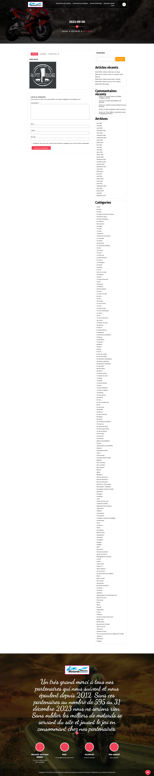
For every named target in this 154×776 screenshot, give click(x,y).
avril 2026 (99, 128)
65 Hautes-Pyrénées (103, 361)
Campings (100, 496)
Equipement (100, 535)
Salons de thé (101, 626)
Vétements (100, 638)
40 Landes (100, 301)
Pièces (98, 602)
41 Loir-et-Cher (101, 303)
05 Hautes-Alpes (102, 216)
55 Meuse (99, 337)
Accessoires (100, 436)
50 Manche (100, 325)
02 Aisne (99, 209)
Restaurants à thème (103, 624)
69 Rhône (99, 371)
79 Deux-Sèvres (101, 395)
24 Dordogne (101, 262)
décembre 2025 (101, 130)
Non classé (100, 581)
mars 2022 (100, 181)
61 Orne (99, 351)
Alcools (99, 443)
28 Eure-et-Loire (101, 272)
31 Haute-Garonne (102, 279)
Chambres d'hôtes (102, 503)
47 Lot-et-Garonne (102, 318)
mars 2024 (100, 152)
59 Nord (99, 347)
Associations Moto (102, 450)
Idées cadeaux (101, 569)
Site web (33, 137)
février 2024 (100, 154)
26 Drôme (99, 267)
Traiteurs (99, 636)
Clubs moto (100, 508)
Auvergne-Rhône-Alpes (104, 458)
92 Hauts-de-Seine (102, 426)
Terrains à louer (101, 631)
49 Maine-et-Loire (102, 323)
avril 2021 (99, 183)
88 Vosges (100, 417)
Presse (99, 612)
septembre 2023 (101, 166)
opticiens (99, 593)
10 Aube (99, 229)
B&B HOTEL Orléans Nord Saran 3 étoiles (107, 79)
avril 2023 (99, 176)
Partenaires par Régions (80, 3)
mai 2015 (99, 193)
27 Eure (99, 270)
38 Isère (99, 296)
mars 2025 (100, 133)
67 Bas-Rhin (100, 366)
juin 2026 (99, 123)
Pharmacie (100, 600)
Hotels (99, 561)
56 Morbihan (100, 339)
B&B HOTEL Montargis (102, 84)
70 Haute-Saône (102, 373)
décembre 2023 (101, 159)
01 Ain (98, 207)
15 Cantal (99, 241)
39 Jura (99, 298)
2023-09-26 (75, 31)
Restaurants (100, 622)
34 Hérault (100, 286)
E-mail (33, 130)
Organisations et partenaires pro (107, 595)
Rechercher (101, 53)
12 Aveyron (100, 233)
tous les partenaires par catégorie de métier (110, 634)
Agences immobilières (103, 441)
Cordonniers (100, 520)
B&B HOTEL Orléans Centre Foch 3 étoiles (108, 81)
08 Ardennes (100, 224)
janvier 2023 (100, 179)
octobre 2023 (100, 164)
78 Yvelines (100, 392)
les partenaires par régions (105, 573)
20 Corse (99, 253)
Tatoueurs (100, 629)
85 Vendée (100, 409)
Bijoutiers (99, 474)
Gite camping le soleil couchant (115, 109)
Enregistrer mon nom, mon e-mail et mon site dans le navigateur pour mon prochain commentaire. (61, 143)
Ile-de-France (101, 571)
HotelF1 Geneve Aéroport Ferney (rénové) (112, 105)
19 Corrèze (100, 250)
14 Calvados (100, 238)
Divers (98, 528)
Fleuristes (100, 537)
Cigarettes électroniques (104, 506)
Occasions (100, 588)
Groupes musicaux (102, 552)
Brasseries (100, 491)
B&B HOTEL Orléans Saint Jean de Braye (107, 72)
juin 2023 (99, 174)
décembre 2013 (101, 195)
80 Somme (100, 397)
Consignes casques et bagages (106, 518)
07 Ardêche (100, 221)
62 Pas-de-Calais (102, 354)
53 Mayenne (100, 332)
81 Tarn (99, 400)
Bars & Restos (101, 462)
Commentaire (35, 103)
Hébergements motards (104, 556)
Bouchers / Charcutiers (104, 484)
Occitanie (99, 590)
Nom (32, 124)
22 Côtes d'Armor (102, 257)
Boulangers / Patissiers (104, 487)
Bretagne (99, 494)
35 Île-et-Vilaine (101, 289)
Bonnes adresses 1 (102, 477)
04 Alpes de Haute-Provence (105, 214)
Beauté (99, 470)
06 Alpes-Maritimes (102, 219)
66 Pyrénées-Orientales (104, 364)
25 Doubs (99, 265)
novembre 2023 (101, 162)
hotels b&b (100, 564)
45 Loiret (99, 313)
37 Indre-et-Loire (102, 294)
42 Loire (99, 306)
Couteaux (100, 525)
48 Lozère (100, 320)
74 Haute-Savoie (102, 383)
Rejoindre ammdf (109, 3)
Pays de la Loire (101, 597)
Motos (98, 576)
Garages (99, 542)
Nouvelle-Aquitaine (103, 585)
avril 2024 (99, 150)
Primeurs (99, 614)
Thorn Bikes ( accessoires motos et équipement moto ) (112, 112)
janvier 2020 (100, 191)
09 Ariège (99, 226)
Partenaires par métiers (63, 3)
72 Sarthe (99, 378)
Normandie (100, 583)
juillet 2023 (100, 171)
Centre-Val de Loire (102, 501)
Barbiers (99, 460)
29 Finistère (100, 274)
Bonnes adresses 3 (102, 482)
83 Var (98, 405)
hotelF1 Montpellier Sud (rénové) (110, 101)
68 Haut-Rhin (101, 368)
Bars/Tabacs (100, 467)
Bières (98, 472)
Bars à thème (101, 465)
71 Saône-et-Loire (102, 376)
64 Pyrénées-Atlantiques (104, 359)
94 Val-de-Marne (102, 431)
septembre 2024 (101, 138)
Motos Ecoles (101, 578)
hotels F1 (99, 566)
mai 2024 (99, 147)
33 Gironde (100, 284)
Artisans (99, 448)
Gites (98, 547)
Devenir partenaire (96, 3)
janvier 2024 (100, 157)
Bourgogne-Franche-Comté (105, 489)
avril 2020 (99, 188)
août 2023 (100, 169)
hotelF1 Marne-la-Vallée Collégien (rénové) (110, 97)
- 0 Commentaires (52, 54)
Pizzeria (99, 607)
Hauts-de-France (102, 554)
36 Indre (99, 291)
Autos (98, 453)
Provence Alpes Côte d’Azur (105, 617)
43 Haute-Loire (101, 308)
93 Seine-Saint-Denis (103, 429)
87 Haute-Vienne (102, 414)
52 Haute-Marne (102, 330)
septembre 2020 (101, 186)
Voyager (99, 641)
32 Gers (99, 282)
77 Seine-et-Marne (102, 390)
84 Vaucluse (100, 407)
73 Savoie (99, 380)
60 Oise (99, 349)
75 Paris (99, 385)
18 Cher (99, 248)
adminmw (43, 54)
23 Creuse (99, 260)
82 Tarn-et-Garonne (103, 402)
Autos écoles (101, 455)
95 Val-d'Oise (100, 433)
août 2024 (100, 140)
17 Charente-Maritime (103, 245)
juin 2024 (99, 145)
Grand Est (100, 549)
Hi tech (99, 559)
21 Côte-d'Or (100, 255)
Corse (98, 523)
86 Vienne (100, 412)
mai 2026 (99, 125)
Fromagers (100, 540)
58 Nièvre (99, 344)
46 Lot (99, 315)
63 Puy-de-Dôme (102, 356)
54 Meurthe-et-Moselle (104, 335)
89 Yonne (99, 419)
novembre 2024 (101, 135)
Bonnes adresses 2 (102, 479)
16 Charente (100, 243)
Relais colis (100, 619)
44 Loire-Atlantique (103, 311)
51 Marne (99, 327)
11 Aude (99, 231)
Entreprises (100, 530)
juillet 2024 (100, 142)
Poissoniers (100, 610)
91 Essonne (100, 424)
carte (98, 499)
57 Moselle (100, 342)
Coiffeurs (99, 511)
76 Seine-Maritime (102, 388)
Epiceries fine (101, 532)
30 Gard (99, 277)
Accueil (65, 31)
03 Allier (99, 212)
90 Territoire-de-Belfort (104, 421)
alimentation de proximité (105, 446)
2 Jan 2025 (34, 54)
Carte (112, 5)
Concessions (100, 513)
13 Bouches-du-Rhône (103, 236)
